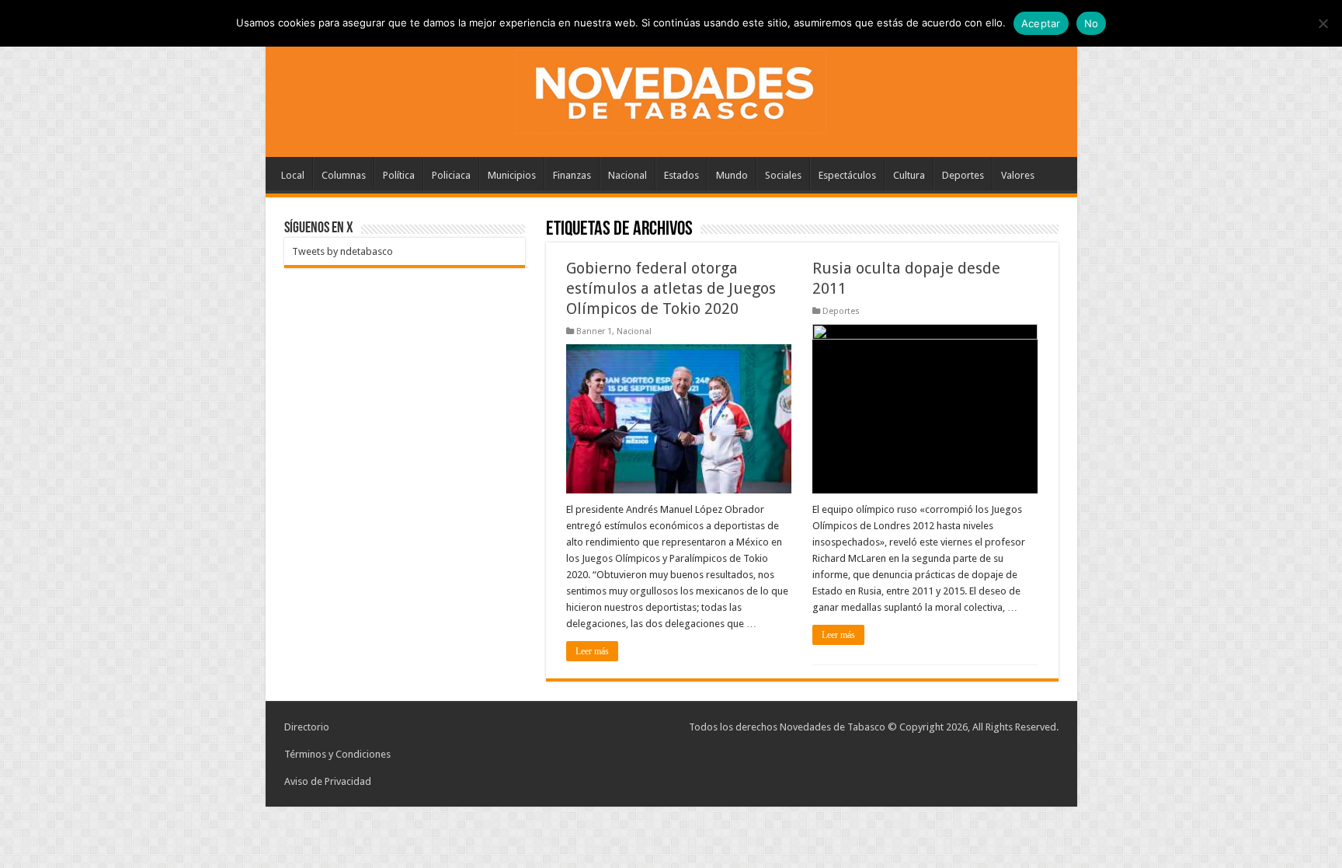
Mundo (732, 175)
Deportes (963, 175)
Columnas (344, 175)
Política (399, 175)
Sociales (783, 175)
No (1091, 23)
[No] (1322, 23)
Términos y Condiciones (337, 754)
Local (292, 175)
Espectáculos (847, 175)
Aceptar (1041, 23)
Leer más (592, 651)
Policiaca (451, 175)
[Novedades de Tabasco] (671, 88)
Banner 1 (594, 331)
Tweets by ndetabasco (342, 251)
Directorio (306, 727)
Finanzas (572, 175)
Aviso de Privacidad (327, 781)
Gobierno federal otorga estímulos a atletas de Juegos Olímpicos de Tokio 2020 (671, 288)
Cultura (909, 175)
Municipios (512, 175)
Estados (681, 175)
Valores (1017, 175)
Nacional (627, 175)
